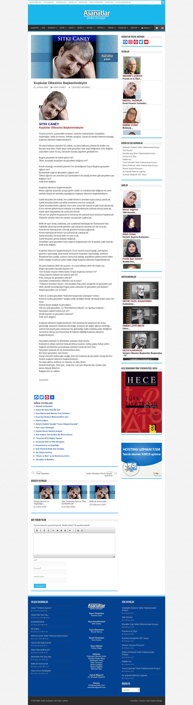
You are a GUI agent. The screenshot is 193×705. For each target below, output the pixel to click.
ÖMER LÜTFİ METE (133, 325)
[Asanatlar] (96, 14)
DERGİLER (83, 2)
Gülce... (126, 328)
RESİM (79, 28)
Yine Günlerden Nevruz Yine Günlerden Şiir (74, 502)
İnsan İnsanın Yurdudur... (135, 103)
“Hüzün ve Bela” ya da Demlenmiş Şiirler (52, 456)
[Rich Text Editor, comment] (74, 543)
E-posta (37, 568)
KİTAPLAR (72, 2)
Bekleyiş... (128, 128)
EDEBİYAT (52, 28)
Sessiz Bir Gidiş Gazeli (41, 643)
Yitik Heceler (127, 617)
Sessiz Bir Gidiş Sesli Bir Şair (48, 410)
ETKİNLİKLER (61, 2)
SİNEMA (111, 28)
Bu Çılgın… (36, 629)
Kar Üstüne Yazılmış (44, 452)
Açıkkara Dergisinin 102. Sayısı (135, 638)
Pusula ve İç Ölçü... (132, 79)
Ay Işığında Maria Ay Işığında (134, 675)
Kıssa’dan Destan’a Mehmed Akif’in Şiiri (52, 417)
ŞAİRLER (134, 28)
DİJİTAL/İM (109, 2)
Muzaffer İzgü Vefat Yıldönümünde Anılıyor (140, 624)
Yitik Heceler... (129, 212)
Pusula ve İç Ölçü (129, 631)
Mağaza (147, 28)
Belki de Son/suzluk (98, 501)
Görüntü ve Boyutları (44, 406)
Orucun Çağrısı (42, 420)
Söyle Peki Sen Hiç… (40, 615)
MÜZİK (62, 28)
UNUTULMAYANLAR (123, 2)
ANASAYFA (35, 28)
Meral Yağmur (130, 209)
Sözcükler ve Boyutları (45, 460)
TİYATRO (100, 28)
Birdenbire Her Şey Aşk (41, 657)
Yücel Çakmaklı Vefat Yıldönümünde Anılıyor (141, 668)
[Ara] (163, 2)
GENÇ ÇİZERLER (96, 2)
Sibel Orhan (129, 234)
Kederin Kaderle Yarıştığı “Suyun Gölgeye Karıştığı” (57, 424)
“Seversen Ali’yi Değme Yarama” (49, 438)
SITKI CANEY (59, 87)
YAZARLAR (122, 28)
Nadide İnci (126, 661)
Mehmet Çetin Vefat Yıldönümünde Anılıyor (49, 636)
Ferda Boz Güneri (132, 258)
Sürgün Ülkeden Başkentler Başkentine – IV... (142, 354)
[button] (37, 530)
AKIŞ (43, 28)
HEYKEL (90, 28)
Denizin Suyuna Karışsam (133, 645)
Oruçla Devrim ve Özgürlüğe (47, 445)
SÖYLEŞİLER (49, 2)
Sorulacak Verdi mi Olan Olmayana (50, 442)
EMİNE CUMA (130, 125)
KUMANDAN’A (37, 622)
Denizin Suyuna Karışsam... (136, 237)
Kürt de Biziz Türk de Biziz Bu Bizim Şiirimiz (54, 435)
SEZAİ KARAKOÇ (132, 350)
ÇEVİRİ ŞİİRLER (35, 2)
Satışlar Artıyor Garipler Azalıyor (49, 431)
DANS (71, 28)
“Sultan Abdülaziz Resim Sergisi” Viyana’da (99, 474)
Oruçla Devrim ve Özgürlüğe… (41, 502)
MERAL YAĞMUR (132, 100)
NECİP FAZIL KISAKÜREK (137, 301)
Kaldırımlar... (129, 304)
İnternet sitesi (39, 577)
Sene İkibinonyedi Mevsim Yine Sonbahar (53, 413)
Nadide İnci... (129, 262)
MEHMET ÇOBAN (132, 76)
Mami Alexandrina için (40, 650)
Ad (35, 560)
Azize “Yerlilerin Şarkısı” (41, 608)
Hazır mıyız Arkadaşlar (45, 428)
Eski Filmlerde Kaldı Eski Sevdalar (50, 449)
